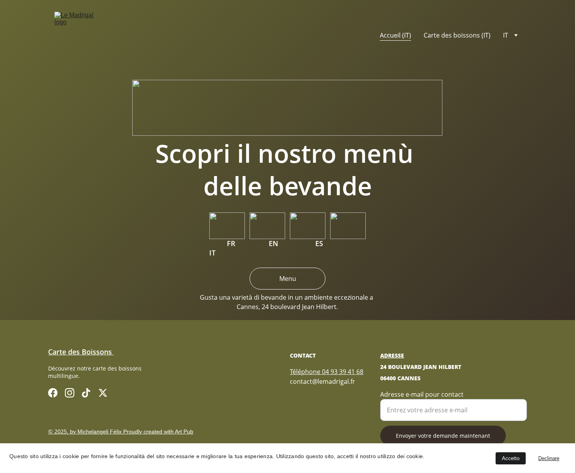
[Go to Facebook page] (53, 392)
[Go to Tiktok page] (86, 392)
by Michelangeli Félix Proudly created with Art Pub (131, 431)
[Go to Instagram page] (69, 392)
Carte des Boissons (81, 351)
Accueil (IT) (395, 35)
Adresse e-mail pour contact (422, 394)
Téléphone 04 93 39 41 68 (326, 371)
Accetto (510, 458)
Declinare (548, 458)
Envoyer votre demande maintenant (443, 435)
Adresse (392, 355)
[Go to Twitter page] (103, 392)
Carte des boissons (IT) (457, 35)
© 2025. (59, 431)
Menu (287, 278)
